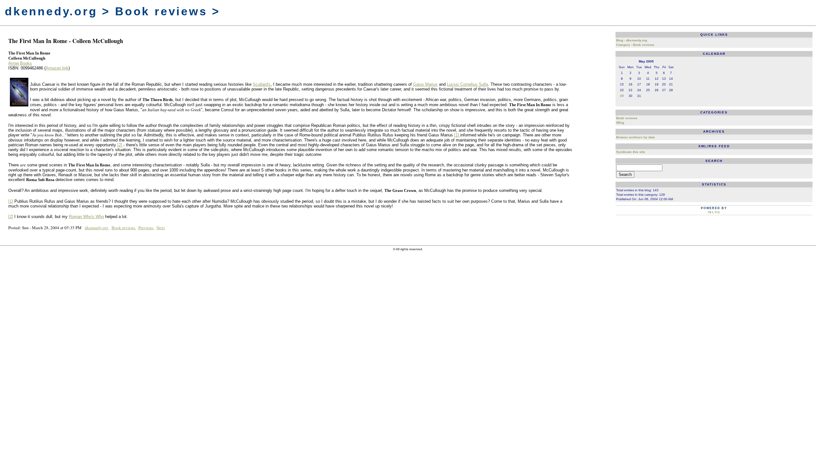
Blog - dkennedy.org (631, 40)
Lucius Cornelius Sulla (467, 84)
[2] (120, 144)
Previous (146, 227)
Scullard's (262, 84)
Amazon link (57, 68)
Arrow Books (20, 63)
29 (622, 96)
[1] (457, 135)
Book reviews (124, 227)
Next (161, 227)
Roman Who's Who (86, 216)
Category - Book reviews (635, 45)
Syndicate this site (630, 152)
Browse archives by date (635, 137)
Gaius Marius (425, 84)
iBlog (620, 122)
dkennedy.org (97, 227)
